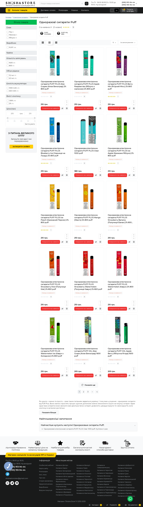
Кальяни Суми (123, 474)
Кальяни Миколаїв (125, 468)
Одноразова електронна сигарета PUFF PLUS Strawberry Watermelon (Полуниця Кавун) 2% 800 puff (88, 285)
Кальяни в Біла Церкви (64, 476)
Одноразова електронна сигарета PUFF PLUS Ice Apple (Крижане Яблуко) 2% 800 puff (121, 152)
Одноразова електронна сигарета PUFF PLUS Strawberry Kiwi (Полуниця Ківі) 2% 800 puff (53, 285)
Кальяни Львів (82, 468)
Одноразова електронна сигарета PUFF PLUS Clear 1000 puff (86, 150)
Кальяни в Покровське (64, 495)
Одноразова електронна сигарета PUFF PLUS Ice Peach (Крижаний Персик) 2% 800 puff (55, 219)
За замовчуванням (127, 42)
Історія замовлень (46, 481)
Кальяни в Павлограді (105, 490)
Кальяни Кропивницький (65, 474)
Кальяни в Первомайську (106, 492)
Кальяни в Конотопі (104, 495)
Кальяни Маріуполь (84, 485)
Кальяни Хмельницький (127, 479)
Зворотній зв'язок (46, 484)
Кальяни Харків (103, 484)
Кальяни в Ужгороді (84, 482)
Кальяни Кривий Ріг (104, 481)
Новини (74, 10)
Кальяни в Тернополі (84, 479)
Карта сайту (43, 468)
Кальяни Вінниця (103, 476)
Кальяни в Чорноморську (106, 487)
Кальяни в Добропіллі (126, 465)
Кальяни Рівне (123, 471)
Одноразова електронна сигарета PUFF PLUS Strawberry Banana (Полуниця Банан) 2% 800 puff (120, 219)
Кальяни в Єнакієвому (126, 487)
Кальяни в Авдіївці (125, 485)
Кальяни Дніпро (62, 465)
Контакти (85, 10)
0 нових (57, 27)
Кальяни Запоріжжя (63, 471)
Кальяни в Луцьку (83, 471)
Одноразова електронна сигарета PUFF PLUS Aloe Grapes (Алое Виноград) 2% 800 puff (53, 85)
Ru (112, 10)
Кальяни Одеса (61, 468)
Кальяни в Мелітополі (85, 490)
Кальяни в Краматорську (127, 490)
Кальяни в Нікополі (84, 474)
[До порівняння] (62, 108)
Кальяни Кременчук (104, 479)
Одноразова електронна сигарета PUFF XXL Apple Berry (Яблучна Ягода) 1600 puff (120, 352)
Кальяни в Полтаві (83, 476)
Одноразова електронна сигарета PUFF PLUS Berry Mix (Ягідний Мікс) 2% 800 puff (120, 85)
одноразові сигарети (126, 401)
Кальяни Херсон (124, 476)
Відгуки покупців (45, 490)
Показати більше (49, 413)
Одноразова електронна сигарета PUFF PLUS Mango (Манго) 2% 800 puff (87, 217)
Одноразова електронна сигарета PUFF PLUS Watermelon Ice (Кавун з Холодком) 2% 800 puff (52, 352)
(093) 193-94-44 (128, 5)
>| (97, 392)
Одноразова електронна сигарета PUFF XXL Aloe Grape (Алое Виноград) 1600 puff (87, 352)
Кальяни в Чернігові (105, 470)
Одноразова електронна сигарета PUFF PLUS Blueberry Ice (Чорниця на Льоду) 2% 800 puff (53, 152)
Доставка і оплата (48, 10)
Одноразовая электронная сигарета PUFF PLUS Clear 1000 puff (69, 429)
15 (113, 42)
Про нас (42, 478)
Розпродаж (63, 10)
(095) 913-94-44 (128, 2)
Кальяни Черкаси (124, 482)
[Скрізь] (82, 3)
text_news (42, 475)
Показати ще (90, 385)
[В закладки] (67, 108)
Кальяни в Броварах (63, 492)
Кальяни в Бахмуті (83, 465)
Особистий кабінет (46, 465)
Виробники (43, 487)
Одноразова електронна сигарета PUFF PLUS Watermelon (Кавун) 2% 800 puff (120, 285)
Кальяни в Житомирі (63, 489)
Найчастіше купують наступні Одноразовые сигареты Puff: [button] (72, 425)
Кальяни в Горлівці (125, 493)
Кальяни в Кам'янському (86, 493)
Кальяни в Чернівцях (105, 473)
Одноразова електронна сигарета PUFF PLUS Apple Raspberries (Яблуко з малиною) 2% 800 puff (86, 85)
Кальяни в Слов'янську (126, 496)
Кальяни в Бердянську (85, 487)
